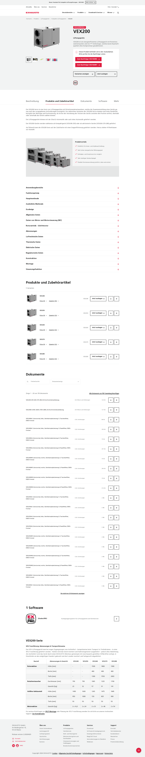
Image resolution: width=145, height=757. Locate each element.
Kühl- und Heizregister (70, 734)
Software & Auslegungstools (96, 731)
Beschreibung (32, 101)
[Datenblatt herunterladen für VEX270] (110, 342)
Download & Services (95, 12)
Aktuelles (29, 7)
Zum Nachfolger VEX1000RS (87, 59)
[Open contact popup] (138, 750)
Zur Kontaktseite (38, 714)
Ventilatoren (67, 731)
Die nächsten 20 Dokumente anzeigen (72, 593)
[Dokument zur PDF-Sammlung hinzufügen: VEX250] (116, 313)
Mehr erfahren (89, 2)
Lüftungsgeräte (45, 18)
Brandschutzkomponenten (71, 746)
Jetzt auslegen (102, 74)
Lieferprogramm (45, 734)
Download (90, 728)
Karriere (44, 7)
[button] (24, 187)
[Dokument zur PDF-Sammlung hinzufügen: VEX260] (116, 327)
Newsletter (52, 7)
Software (103, 101)
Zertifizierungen (45, 739)
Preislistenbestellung (117, 742)
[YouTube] (17, 745)
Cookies (54, 753)
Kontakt (17, 738)
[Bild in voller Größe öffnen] (47, 38)
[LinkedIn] (13, 745)
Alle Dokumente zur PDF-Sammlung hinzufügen (104, 393)
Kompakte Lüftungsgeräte (58, 18)
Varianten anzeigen (82, 74)
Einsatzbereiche (67, 12)
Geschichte (43, 736)
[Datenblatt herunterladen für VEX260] (110, 327)
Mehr (116, 101)
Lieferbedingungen (89, 753)
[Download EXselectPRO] (116, 618)
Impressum (99, 753)
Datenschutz (109, 753)
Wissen (109, 12)
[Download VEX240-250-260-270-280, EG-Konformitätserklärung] (110, 400)
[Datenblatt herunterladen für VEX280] (110, 356)
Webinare (90, 742)
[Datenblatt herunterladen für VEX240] (110, 298)
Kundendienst (115, 734)
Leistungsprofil (44, 731)
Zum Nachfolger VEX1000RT (87, 65)
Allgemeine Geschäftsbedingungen (70, 753)
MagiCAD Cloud (92, 736)
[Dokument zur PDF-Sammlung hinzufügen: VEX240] (116, 298)
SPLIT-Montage (50, 711)
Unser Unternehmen (46, 728)
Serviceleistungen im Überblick (96, 739)
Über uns (37, 7)
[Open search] (116, 13)
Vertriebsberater (20, 741)
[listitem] (29, 60)
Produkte (81, 12)
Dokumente (86, 101)
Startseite (29, 18)
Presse (113, 739)
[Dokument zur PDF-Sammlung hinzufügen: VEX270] (116, 342)
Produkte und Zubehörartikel (60, 101)
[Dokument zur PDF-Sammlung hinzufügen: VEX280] (116, 356)
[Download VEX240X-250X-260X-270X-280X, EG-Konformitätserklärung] (110, 409)
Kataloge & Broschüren (94, 734)
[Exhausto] (32, 12)
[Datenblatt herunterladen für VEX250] (110, 313)
